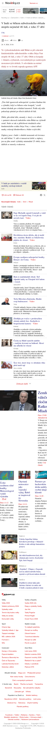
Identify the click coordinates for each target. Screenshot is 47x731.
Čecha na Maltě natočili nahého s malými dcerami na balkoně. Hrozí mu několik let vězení (29, 343)
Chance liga (6, 627)
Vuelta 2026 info (30, 603)
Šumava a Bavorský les (10, 657)
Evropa (16, 348)
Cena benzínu (30, 676)
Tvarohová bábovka (32, 636)
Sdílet (15, 40)
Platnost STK (29, 667)
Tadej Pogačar (30, 612)
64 (22, 40)
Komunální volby (8, 619)
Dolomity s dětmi (8, 667)
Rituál (31, 202)
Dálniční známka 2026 (33, 654)
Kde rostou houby (16, 676)
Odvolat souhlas (14, 719)
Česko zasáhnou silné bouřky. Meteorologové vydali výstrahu (7, 489)
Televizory (21, 703)
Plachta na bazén (26, 684)
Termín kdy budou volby (10, 612)
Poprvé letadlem (8, 654)
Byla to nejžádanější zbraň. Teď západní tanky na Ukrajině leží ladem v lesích (29, 279)
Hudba (16, 221)
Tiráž (38, 715)
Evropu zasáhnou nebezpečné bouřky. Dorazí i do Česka (29, 258)
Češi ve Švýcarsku (8, 660)
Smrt (24, 202)
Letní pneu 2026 (31, 651)
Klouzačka (17, 688)
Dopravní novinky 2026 (33, 657)
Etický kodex (24, 717)
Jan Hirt (27, 609)
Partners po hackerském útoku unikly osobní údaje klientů (41, 487)
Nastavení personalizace (30, 719)
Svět (2, 189)
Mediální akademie (11, 717)
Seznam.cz (34, 3)
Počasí (16, 262)
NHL (3, 643)
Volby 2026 (6, 603)
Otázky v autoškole (31, 664)
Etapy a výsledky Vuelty (33, 606)
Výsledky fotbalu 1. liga (10, 630)
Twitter (16, 715)
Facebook (9, 715)
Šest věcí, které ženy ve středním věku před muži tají (29, 364)
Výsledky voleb (7, 609)
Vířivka (28, 691)
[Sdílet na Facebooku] (41, 195)
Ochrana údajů (35, 717)
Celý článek (42, 463)
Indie (19, 202)
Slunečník (8, 688)
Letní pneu (37, 699)
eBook (6, 40)
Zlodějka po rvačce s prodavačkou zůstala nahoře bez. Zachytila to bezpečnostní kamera (28, 321)
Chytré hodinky (32, 703)
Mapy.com (22, 673)
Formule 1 (5, 640)
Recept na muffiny (31, 630)
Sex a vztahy (18, 368)
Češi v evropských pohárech (22, 680)
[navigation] (3, 3)
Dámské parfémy (25, 699)
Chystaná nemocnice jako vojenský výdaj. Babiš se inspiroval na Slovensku (24, 491)
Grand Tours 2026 (31, 619)
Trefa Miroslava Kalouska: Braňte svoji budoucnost (28, 300)
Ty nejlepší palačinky (32, 627)
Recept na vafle (30, 640)
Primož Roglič (30, 616)
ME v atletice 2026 (8, 636)
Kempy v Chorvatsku (9, 651)
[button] (23, 83)
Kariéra (31, 715)
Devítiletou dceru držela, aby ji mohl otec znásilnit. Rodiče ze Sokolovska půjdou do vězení (29, 237)
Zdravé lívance (30, 633)
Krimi (15, 243)
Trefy (15, 304)
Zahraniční (17, 285)
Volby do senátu (7, 616)
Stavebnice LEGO (10, 699)
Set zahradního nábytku (31, 688)
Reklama (24, 715)
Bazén (16, 684)
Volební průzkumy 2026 (10, 606)
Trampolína (39, 684)
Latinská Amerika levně (10, 664)
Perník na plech (30, 643)
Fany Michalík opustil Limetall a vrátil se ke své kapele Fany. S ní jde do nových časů (30, 215)
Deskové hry (11, 703)
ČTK (3, 33)
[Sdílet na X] (44, 195)
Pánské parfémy (23, 706)
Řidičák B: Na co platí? (33, 660)
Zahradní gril (19, 691)
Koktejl (16, 326)
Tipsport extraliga (8, 633)
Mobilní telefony (31, 695)
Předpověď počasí (34, 673)
